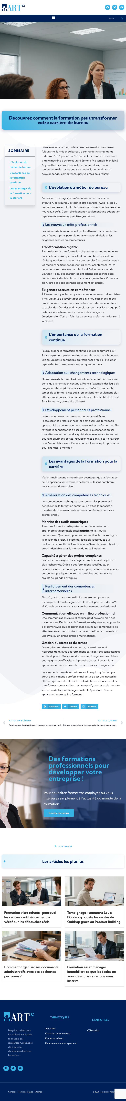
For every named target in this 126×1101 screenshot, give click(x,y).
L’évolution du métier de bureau (20, 165)
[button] (53, 17)
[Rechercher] (122, 18)
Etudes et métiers (54, 1038)
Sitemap (38, 1092)
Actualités (50, 1028)
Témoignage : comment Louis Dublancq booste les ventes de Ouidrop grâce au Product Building (93, 917)
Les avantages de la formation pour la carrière (21, 193)
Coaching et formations (57, 1033)
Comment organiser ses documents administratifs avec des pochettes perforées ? (31, 971)
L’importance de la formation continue (20, 177)
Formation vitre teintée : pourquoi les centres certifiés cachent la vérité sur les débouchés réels (30, 917)
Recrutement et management (61, 1043)
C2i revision (93, 1030)
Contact (12, 1092)
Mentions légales (25, 1092)
